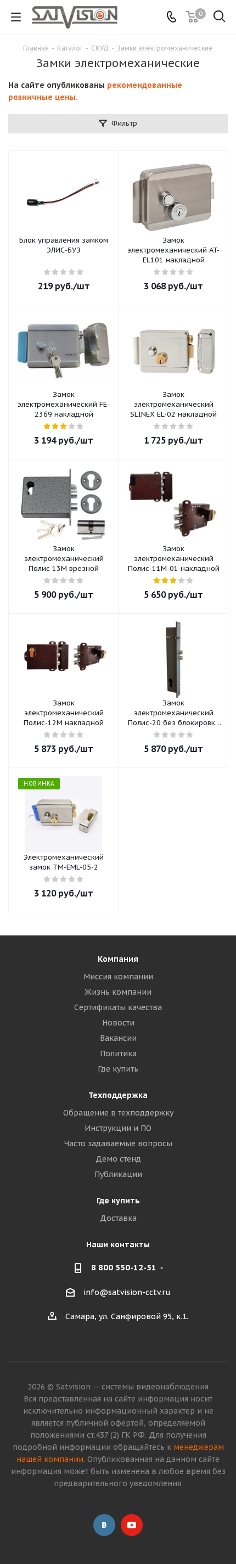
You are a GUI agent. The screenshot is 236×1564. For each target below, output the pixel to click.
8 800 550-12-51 (123, 1267)
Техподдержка (118, 1095)
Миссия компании (118, 977)
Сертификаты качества (118, 1007)
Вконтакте (104, 1525)
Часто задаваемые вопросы (118, 1143)
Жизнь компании (118, 992)
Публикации (118, 1174)
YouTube (132, 1525)
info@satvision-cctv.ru (127, 1292)
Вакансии (118, 1038)
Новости (118, 1023)
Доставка (118, 1218)
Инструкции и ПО (118, 1128)
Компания (118, 959)
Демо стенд (118, 1159)
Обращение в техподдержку (118, 1113)
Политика (118, 1053)
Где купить (118, 1069)
